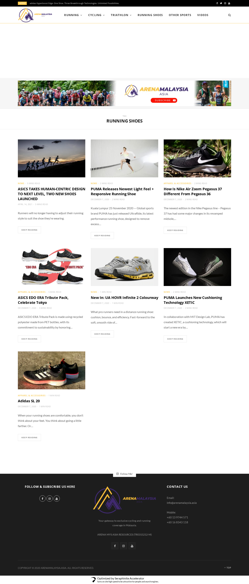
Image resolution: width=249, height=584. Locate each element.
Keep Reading (29, 230)
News (21, 183)
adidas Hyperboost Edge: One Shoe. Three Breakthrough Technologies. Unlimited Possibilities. (74, 3)
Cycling (94, 15)
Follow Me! (126, 473)
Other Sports (180, 15)
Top (228, 567)
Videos (202, 15)
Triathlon (119, 15)
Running (71, 15)
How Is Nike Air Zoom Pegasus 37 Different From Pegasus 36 (193, 191)
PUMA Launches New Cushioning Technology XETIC (193, 300)
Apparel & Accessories (177, 183)
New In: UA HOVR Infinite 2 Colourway (124, 297)
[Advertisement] (124, 50)
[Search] (228, 15)
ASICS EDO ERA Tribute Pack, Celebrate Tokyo (43, 300)
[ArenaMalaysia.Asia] (35, 15)
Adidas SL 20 (29, 400)
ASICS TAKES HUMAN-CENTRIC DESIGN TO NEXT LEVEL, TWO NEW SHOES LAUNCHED (51, 193)
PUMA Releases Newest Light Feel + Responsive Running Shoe (122, 191)
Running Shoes (150, 15)
